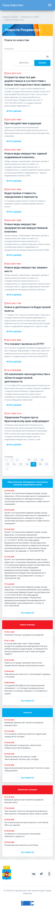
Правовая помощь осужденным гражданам (24, 635)
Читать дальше (13, 111)
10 (29, 460)
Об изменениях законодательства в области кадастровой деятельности (27, 378)
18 (40, 464)
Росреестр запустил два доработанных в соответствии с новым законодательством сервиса (27, 81)
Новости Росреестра (14, 20)
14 (14, 464)
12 (42, 460)
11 (35, 460)
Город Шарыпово (12, 5)
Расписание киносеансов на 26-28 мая (21, 845)
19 (46, 464)
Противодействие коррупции (22, 123)
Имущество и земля (30, 17)
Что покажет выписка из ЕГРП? (24, 343)
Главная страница (10, 17)
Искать (42, 63)
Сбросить (24, 63)
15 (20, 464)
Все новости (27, 613)
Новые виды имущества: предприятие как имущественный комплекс (26, 228)
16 (27, 464)
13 (7, 464)
